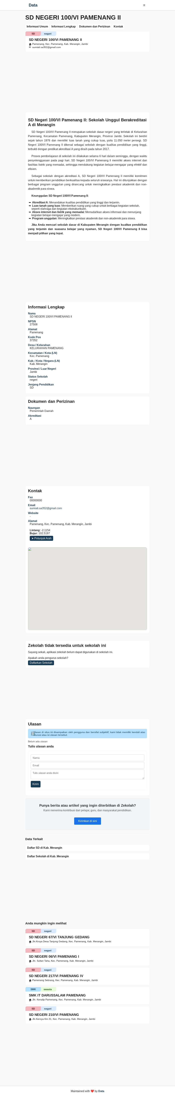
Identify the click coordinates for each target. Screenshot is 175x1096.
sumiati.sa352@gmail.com (46, 508)
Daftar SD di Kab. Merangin (44, 847)
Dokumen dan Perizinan (94, 26)
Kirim (35, 784)
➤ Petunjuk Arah (41, 538)
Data (33, 5)
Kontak (118, 26)
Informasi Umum (37, 26)
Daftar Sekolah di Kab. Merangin (48, 856)
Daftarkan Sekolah (41, 662)
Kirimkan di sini (87, 821)
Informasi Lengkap (63, 26)
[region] (87, 81)
